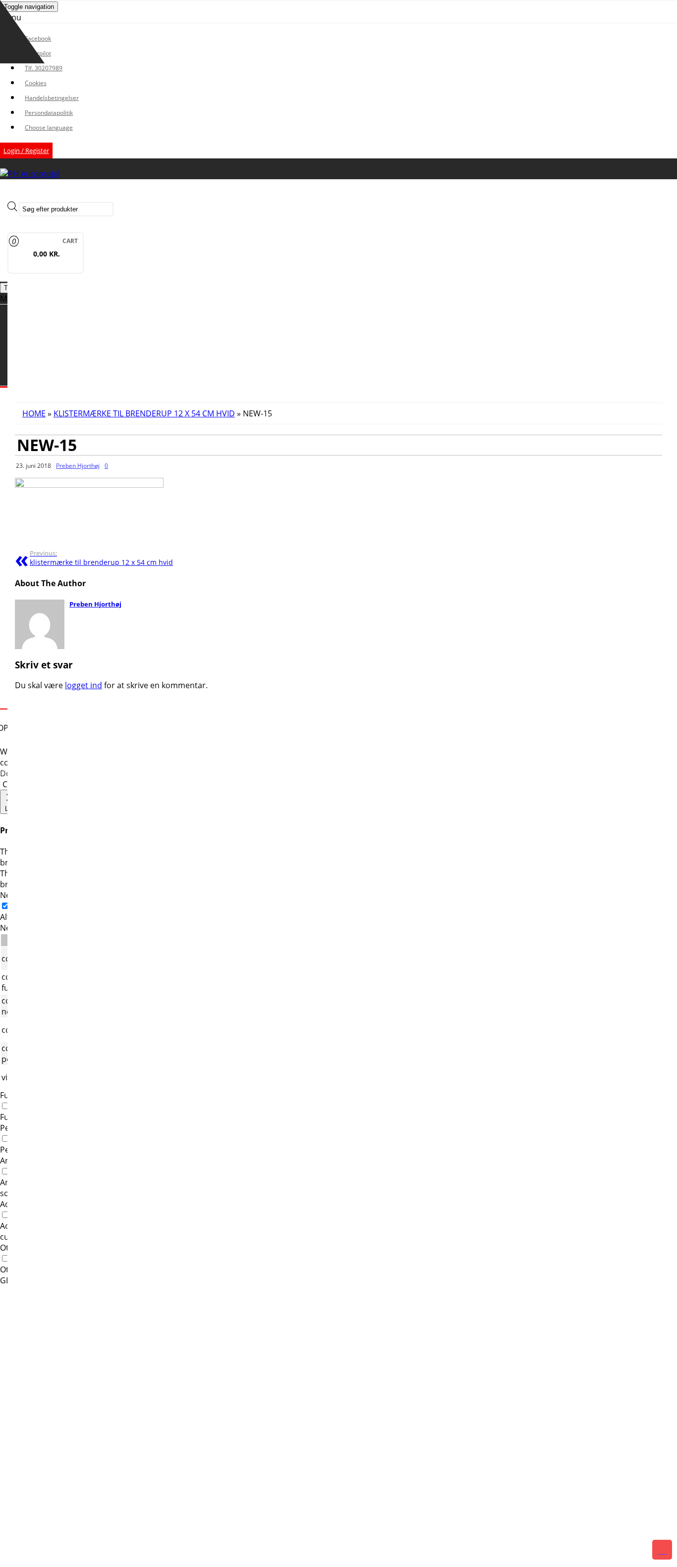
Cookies (36, 83)
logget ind (83, 685)
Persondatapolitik (49, 112)
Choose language (49, 127)
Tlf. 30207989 (43, 68)
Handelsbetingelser (52, 98)
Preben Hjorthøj (78, 465)
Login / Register (26, 150)
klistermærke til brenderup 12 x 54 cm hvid (101, 558)
